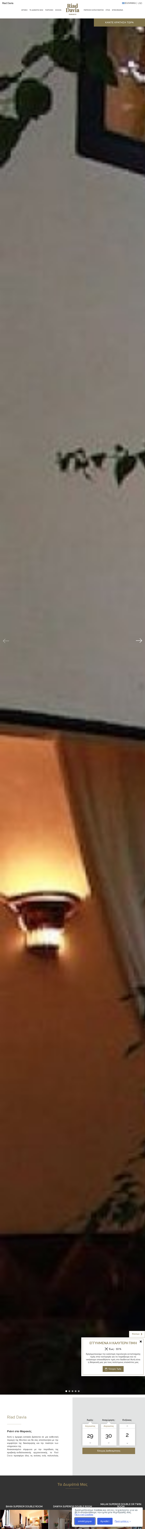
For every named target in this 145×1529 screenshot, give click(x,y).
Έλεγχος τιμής (114, 1369)
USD (140, 3)
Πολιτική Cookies (84, 1514)
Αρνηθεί (104, 1521)
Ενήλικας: (127, 1420)
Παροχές (49, 10)
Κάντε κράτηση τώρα (119, 22)
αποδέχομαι (85, 1521)
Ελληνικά (130, 3)
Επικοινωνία (117, 10)
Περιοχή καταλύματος (94, 10)
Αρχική (24, 10)
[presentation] (6, 640)
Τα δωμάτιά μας (36, 10)
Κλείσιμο (135, 1334)
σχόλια (58, 10)
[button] (66, 1391)
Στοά (108, 10)
